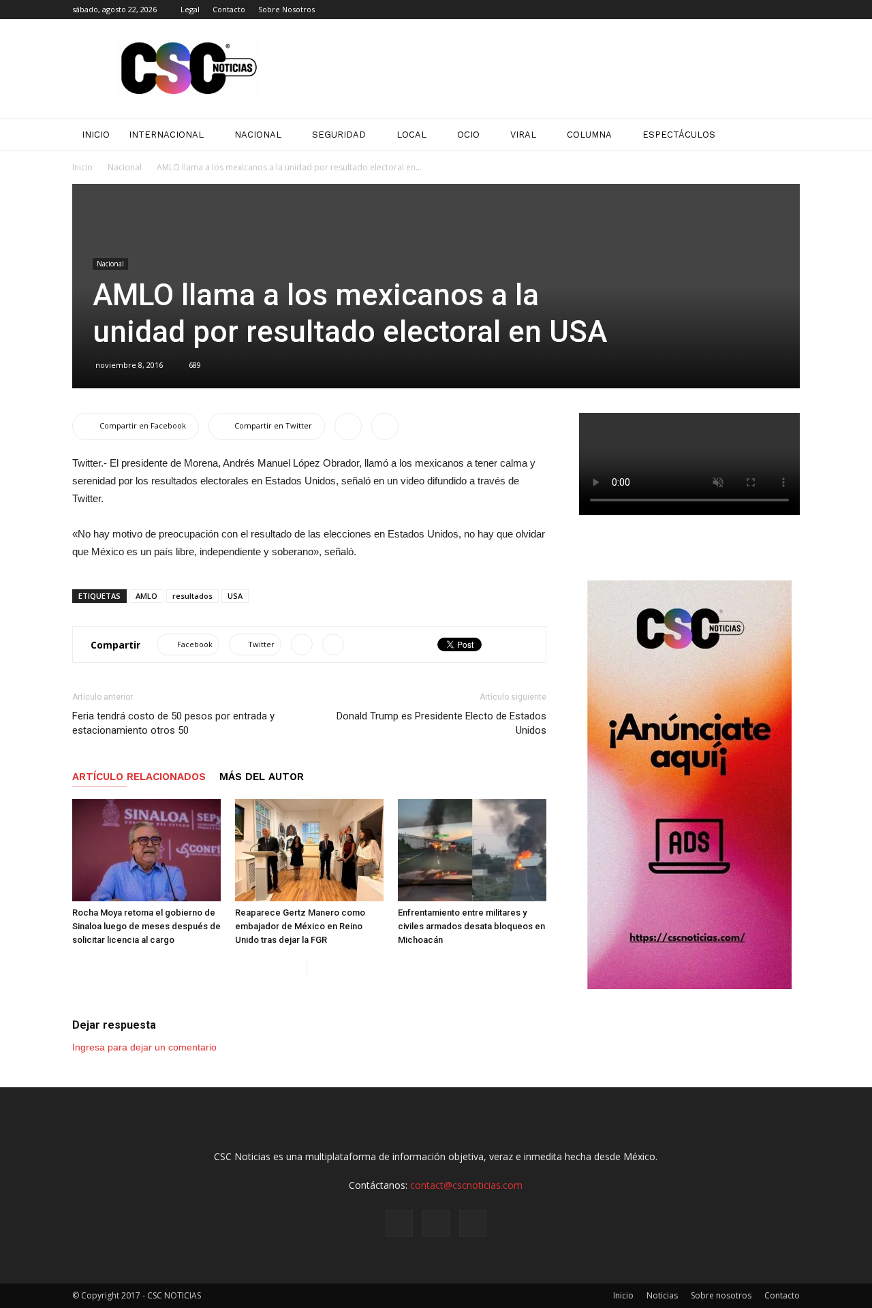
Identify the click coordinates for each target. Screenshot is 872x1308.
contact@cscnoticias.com (466, 1185)
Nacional (257, 134)
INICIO (96, 134)
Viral (523, 134)
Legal (190, 9)
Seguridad (339, 134)
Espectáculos (678, 134)
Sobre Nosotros (286, 9)
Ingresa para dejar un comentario (144, 1047)
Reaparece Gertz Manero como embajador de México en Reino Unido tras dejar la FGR (300, 926)
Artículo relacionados (139, 776)
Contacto (229, 9)
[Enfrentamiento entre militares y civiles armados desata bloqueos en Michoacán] (472, 850)
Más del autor (261, 776)
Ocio (468, 134)
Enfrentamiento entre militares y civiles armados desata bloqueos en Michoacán (471, 926)
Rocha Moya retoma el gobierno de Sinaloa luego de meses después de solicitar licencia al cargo (146, 926)
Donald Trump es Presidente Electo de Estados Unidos (441, 723)
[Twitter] (789, 9)
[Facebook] (744, 9)
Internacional (166, 134)
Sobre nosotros (721, 1295)
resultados (192, 596)
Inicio (82, 167)
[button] (783, 135)
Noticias (662, 1295)
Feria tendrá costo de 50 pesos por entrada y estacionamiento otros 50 (173, 723)
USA (235, 596)
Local (411, 134)
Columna (589, 134)
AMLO (146, 596)
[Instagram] (767, 9)
